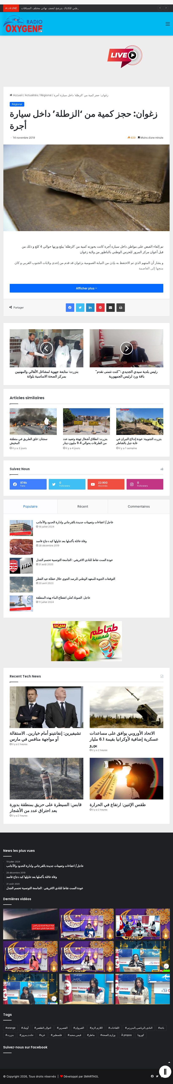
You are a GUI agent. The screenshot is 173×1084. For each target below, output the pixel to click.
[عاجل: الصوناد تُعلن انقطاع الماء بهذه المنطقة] (21, 603)
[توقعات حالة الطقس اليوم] (30, 956)
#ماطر (91, 1035)
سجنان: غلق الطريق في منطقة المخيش (28, 441)
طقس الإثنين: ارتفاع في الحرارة (118, 805)
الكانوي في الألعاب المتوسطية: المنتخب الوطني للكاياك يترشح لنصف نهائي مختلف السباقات (74, 8)
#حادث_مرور (26, 1035)
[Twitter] (80, 307)
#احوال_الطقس (42, 1027)
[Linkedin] (90, 307)
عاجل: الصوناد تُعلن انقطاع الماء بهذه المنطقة (63, 597)
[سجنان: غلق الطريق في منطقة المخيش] (33, 421)
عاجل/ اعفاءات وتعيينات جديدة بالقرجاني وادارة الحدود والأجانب (74, 522)
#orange (10, 1027)
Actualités (31, 95)
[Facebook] (70, 307)
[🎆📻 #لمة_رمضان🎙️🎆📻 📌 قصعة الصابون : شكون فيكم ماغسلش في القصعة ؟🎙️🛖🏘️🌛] (142, 924)
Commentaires (139, 506)
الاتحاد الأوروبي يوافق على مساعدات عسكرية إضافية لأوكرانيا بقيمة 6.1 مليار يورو (124, 739)
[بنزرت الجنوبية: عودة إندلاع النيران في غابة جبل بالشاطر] (139, 421)
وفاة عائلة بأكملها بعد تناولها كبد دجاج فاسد (61, 541)
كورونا (141, 1035)
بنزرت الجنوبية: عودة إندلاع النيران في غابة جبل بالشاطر (139, 441)
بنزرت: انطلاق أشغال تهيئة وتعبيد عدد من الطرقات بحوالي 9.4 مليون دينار (85, 441)
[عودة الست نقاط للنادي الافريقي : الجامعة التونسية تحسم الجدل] (21, 566)
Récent (82, 506)
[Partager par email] (110, 307)
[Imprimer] (120, 307)
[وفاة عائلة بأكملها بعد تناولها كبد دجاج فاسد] (21, 547)
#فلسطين (56, 1035)
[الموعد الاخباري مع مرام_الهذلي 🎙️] (86, 956)
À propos (126, 1035)
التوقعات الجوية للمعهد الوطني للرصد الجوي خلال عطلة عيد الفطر (75, 579)
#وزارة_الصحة (107, 1035)
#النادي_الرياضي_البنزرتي (138, 1027)
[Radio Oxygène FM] (23, 24)
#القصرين (62, 1027)
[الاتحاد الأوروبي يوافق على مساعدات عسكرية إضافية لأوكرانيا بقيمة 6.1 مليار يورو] (126, 707)
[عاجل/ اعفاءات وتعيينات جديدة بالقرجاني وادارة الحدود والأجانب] (21, 528)
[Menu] (168, 25)
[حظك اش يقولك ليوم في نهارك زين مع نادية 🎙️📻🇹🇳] (30, 989)
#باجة (161, 1027)
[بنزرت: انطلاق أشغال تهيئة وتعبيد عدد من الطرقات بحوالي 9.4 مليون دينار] (86, 421)
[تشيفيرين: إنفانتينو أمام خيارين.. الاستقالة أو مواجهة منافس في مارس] (46, 707)
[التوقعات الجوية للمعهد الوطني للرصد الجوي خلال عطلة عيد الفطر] (21, 585)
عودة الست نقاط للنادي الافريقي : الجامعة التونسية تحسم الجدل (74, 560)
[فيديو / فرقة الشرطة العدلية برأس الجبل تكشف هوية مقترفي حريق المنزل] (30, 924)
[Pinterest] (100, 307)
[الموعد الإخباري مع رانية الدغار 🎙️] (86, 924)
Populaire (30, 506)
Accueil (17, 95)
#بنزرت (9, 1035)
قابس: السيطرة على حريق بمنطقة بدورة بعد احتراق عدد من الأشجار (46, 807)
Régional (45, 95)
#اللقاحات (113, 1027)
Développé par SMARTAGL (81, 1076)
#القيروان (78, 1027)
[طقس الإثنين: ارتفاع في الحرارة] (126, 778)
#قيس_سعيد (74, 1035)
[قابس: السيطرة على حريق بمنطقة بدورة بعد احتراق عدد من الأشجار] (46, 778)
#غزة (42, 1035)
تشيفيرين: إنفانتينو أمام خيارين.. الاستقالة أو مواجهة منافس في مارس (45, 736)
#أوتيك (24, 1027)
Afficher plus (85, 288)
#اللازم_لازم (96, 1027)
